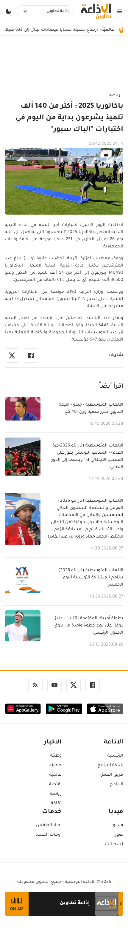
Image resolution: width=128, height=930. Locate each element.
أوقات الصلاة (48, 835)
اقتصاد (55, 784)
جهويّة (55, 765)
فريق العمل (111, 775)
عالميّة (55, 775)
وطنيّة (56, 756)
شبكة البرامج (110, 765)
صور (119, 835)
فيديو (118, 825)
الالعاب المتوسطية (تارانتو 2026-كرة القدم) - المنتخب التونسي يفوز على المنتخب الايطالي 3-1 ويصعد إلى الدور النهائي (87, 457)
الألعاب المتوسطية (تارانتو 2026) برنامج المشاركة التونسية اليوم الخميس (90, 577)
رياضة (114, 95)
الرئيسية (115, 756)
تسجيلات (114, 844)
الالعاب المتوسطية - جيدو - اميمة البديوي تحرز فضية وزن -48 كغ (91, 409)
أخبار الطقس (49, 825)
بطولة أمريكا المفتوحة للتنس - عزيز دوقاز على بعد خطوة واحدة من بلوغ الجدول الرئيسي (89, 625)
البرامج (116, 784)
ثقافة (56, 803)
